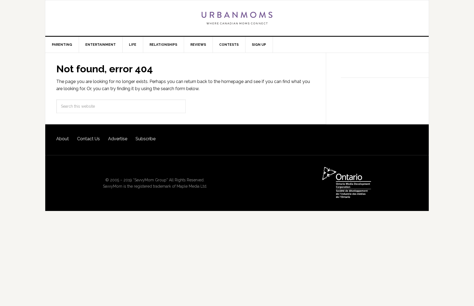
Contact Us (88, 138)
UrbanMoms (237, 18)
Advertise (117, 138)
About (62, 138)
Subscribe (146, 138)
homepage (232, 81)
